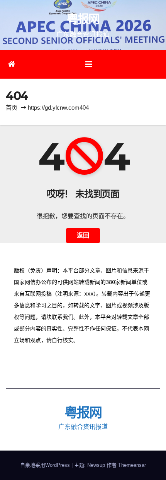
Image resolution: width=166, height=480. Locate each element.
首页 (11, 107)
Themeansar (132, 465)
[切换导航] (88, 64)
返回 (83, 235)
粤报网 (83, 19)
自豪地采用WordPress (45, 465)
